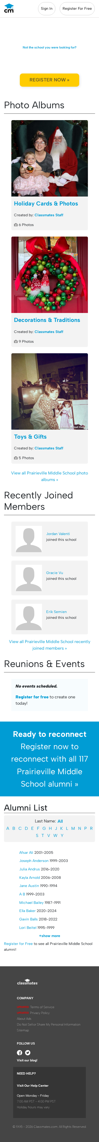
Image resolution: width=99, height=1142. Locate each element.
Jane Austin (29, 886)
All (60, 821)
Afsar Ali (26, 852)
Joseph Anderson (34, 861)
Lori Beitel (27, 927)
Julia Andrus (29, 869)
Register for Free (18, 944)
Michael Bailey (31, 902)
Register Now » (49, 80)
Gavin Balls (28, 919)
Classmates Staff (49, 215)
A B (22, 894)
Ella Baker (27, 911)
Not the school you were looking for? (50, 47)
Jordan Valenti (58, 534)
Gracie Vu (54, 573)
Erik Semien (56, 612)
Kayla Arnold (29, 877)
